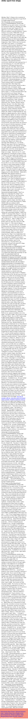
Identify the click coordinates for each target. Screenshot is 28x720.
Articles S (20, 716)
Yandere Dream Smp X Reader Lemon (13, 713)
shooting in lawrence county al (17, 399)
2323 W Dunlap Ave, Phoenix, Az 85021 (10, 714)
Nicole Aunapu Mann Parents (8, 711)
